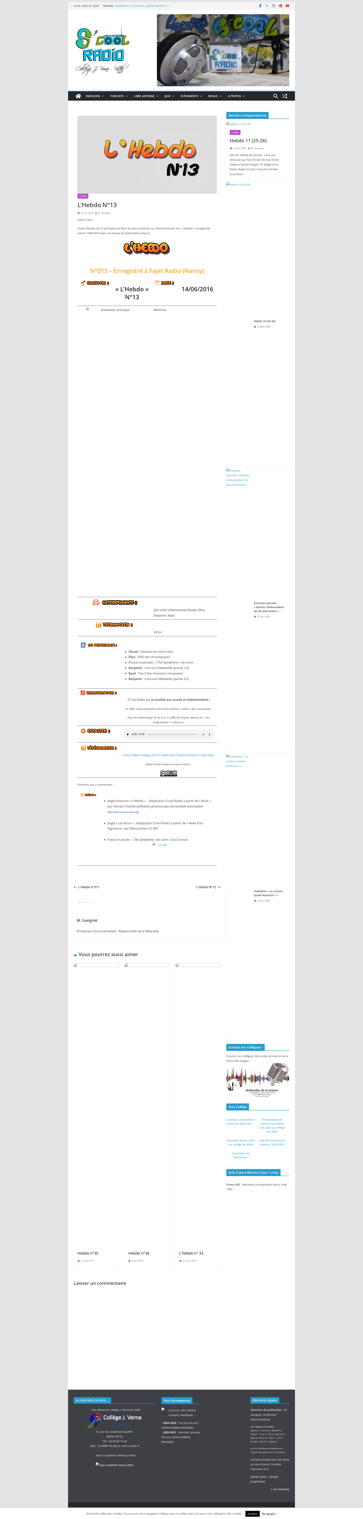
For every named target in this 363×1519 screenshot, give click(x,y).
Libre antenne (144, 96)
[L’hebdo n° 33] (198, 966)
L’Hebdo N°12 (206, 887)
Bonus (213, 96)
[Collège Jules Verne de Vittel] (115, 1414)
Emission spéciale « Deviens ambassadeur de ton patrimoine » (269, 607)
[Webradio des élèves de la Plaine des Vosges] (257, 1065)
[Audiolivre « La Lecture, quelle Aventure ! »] (238, 896)
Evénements (189, 96)
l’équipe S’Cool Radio (264, 1426)
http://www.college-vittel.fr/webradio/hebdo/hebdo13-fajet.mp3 (168, 755)
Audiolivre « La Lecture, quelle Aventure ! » (143, 6)
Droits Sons (258, 1477)
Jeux (168, 96)
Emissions (93, 96)
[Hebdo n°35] (96, 966)
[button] (102, 96)
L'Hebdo (83, 196)
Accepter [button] (253, 1513)
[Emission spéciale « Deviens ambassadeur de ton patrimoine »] (238, 610)
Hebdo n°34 (138, 1253)
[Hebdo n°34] (147, 966)
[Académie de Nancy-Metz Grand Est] (115, 1465)
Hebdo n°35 (88, 1253)
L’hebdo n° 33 (191, 1253)
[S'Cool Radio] (78, 96)
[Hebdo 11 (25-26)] (257, 124)
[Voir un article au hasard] (284, 96)
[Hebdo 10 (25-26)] (238, 324)
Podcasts (117, 96)
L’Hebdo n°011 (88, 887)
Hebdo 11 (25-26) (248, 140)
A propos (234, 96)
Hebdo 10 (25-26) (264, 321)
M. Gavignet (104, 212)
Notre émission (183, 1427)
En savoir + (269, 1513)
